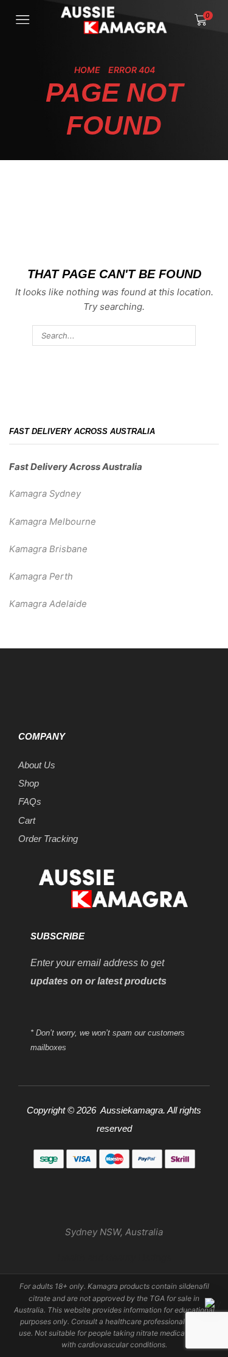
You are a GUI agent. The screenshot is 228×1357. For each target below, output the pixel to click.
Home (87, 70)
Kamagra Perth (41, 576)
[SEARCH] (185, 335)
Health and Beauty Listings (114, 1257)
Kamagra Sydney (45, 493)
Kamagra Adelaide (48, 603)
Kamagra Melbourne (52, 521)
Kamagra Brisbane (48, 549)
